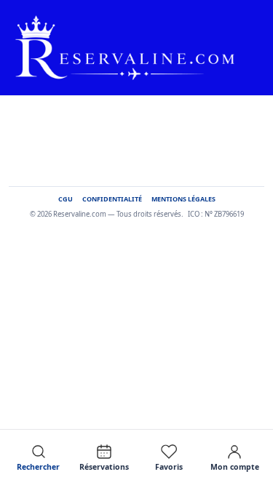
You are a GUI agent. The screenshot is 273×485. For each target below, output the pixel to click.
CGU (65, 200)
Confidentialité (112, 200)
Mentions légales (183, 200)
